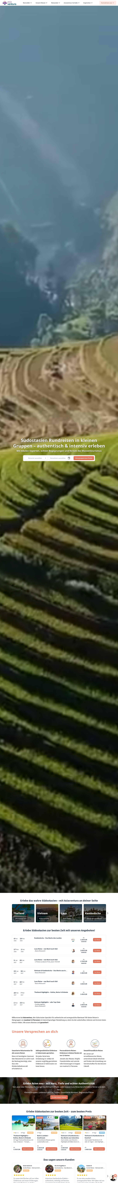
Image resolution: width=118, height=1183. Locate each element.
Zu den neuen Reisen (59, 1097)
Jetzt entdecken (20, 919)
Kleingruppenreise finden (83, 458)
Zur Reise (97, 940)
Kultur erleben (44, 919)
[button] (23, 1133)
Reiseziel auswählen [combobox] (35, 458)
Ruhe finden (67, 919)
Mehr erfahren (27, 1149)
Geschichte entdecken (94, 919)
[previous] (108, 913)
